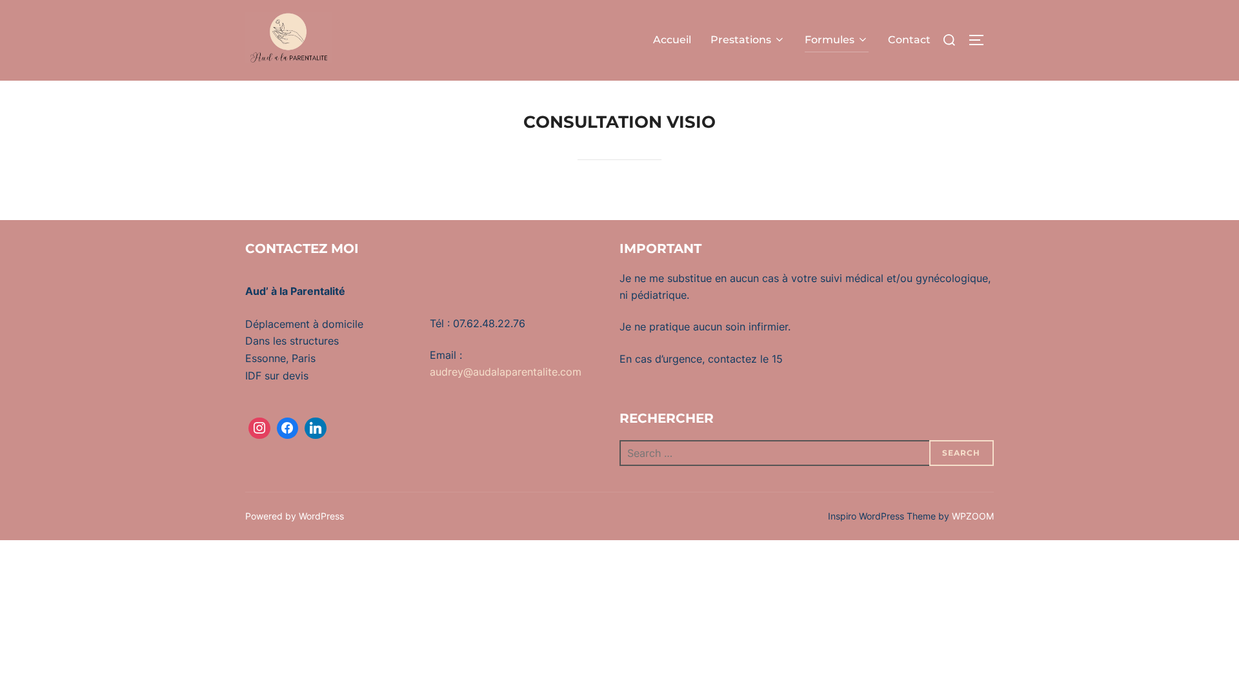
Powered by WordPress (294, 515)
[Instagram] (259, 428)
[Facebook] (288, 428)
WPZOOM (973, 515)
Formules (829, 40)
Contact (909, 40)
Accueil (672, 40)
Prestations (740, 40)
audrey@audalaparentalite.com (505, 371)
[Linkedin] (315, 428)
